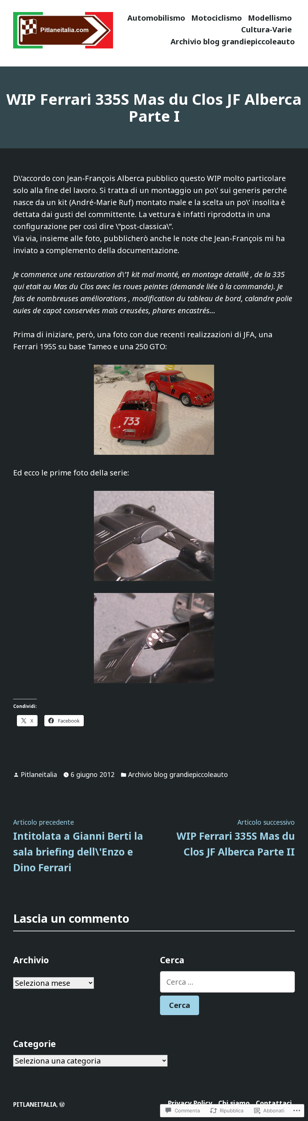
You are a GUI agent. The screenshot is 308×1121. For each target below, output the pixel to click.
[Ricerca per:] (227, 982)
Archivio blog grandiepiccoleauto (233, 41)
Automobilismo (156, 18)
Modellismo (270, 18)
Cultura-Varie (266, 29)
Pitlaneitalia (39, 774)
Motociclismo (216, 18)
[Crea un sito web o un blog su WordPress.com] (62, 1104)
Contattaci (274, 1102)
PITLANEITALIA (34, 1104)
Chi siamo (234, 1102)
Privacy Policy (190, 1102)
